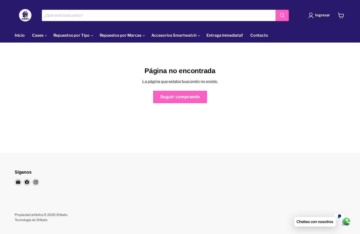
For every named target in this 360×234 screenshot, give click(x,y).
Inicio (20, 35)
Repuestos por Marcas (121, 35)
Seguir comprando (180, 96)
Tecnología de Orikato (31, 220)
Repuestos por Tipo (71, 35)
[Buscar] (282, 15)
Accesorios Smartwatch (174, 35)
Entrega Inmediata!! (224, 35)
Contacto (259, 35)
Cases (38, 35)
